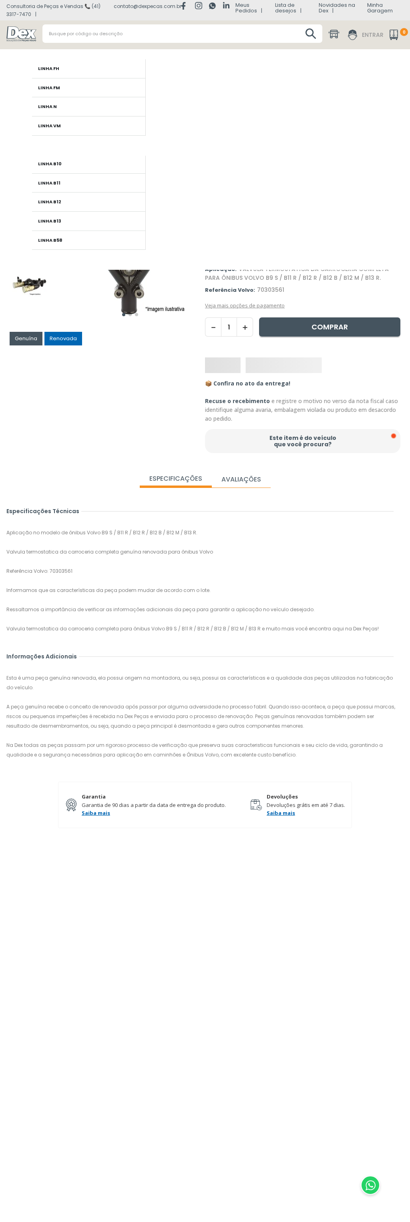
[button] (130, 135)
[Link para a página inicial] (14, 13)
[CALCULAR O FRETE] (384, 265)
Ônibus (26, 23)
